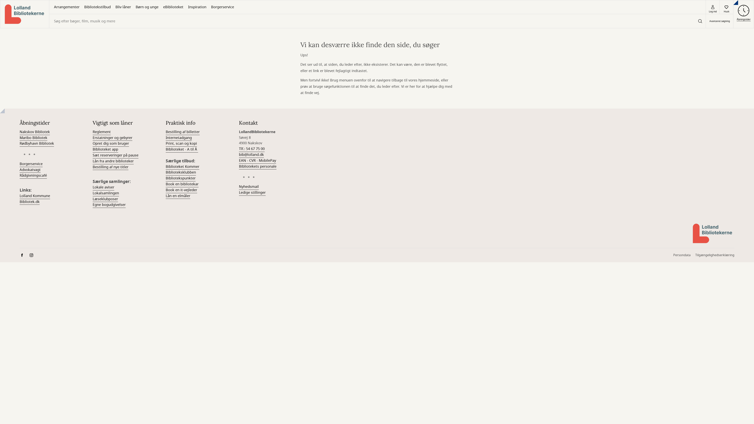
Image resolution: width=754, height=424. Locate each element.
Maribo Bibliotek (33, 137)
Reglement (102, 131)
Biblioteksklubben (181, 172)
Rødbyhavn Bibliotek (37, 143)
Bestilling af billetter (183, 131)
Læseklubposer (105, 199)
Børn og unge (147, 7)
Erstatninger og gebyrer (112, 137)
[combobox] (377, 21)
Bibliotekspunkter (181, 178)
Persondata (682, 255)
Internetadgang (179, 137)
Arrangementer (67, 7)
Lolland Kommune (35, 195)
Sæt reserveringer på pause (115, 155)
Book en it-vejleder (181, 190)
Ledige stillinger (252, 192)
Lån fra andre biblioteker (113, 161)
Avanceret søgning (719, 21)
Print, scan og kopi (181, 143)
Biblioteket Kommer (182, 166)
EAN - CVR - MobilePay (257, 160)
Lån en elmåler (178, 195)
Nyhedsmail (249, 186)
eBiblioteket (173, 7)
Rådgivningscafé (33, 175)
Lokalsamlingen (106, 193)
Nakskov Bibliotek (35, 131)
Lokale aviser (103, 187)
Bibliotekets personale (257, 166)
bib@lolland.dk (251, 154)
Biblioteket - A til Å (182, 149)
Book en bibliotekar (182, 184)
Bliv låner (123, 7)
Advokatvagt (30, 169)
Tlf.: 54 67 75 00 (252, 148)
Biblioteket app (105, 149)
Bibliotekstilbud (97, 7)
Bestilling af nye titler (110, 167)
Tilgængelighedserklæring (714, 255)
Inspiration (197, 7)
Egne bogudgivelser (109, 204)
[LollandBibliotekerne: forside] (24, 14)
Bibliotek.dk (30, 201)
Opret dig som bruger (111, 143)
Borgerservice (222, 7)
